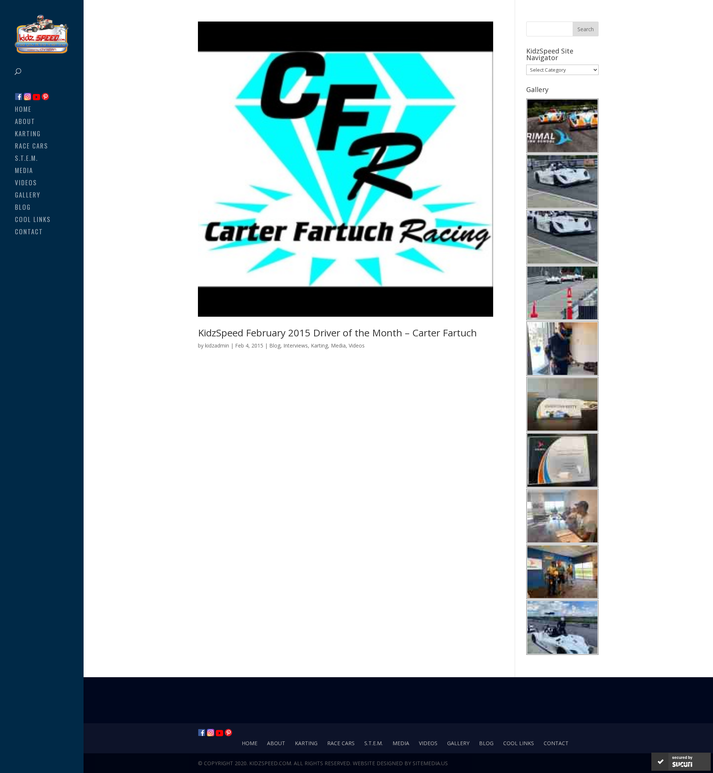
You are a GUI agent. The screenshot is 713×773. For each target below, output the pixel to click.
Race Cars (31, 146)
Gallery (27, 195)
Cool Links (33, 220)
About (25, 122)
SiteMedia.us (430, 763)
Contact (29, 232)
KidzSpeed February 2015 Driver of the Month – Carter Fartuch (337, 332)
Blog (23, 208)
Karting (28, 134)
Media (24, 171)
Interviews (295, 345)
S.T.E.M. (26, 159)
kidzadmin (217, 345)
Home (23, 110)
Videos (26, 183)
